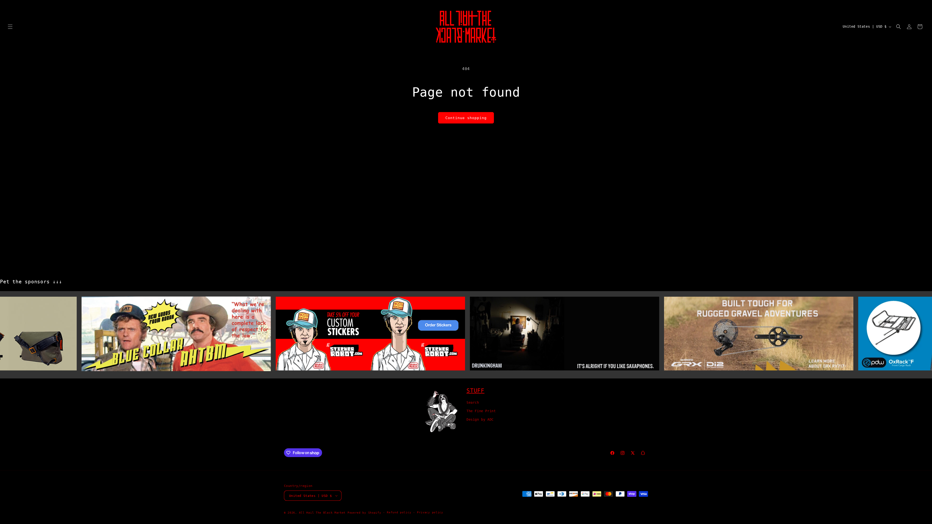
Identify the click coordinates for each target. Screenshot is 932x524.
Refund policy (399, 512)
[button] (10, 26)
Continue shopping (466, 118)
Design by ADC (480, 419)
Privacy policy (430, 512)
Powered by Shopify (364, 512)
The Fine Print (481, 411)
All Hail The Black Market (322, 512)
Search (472, 402)
